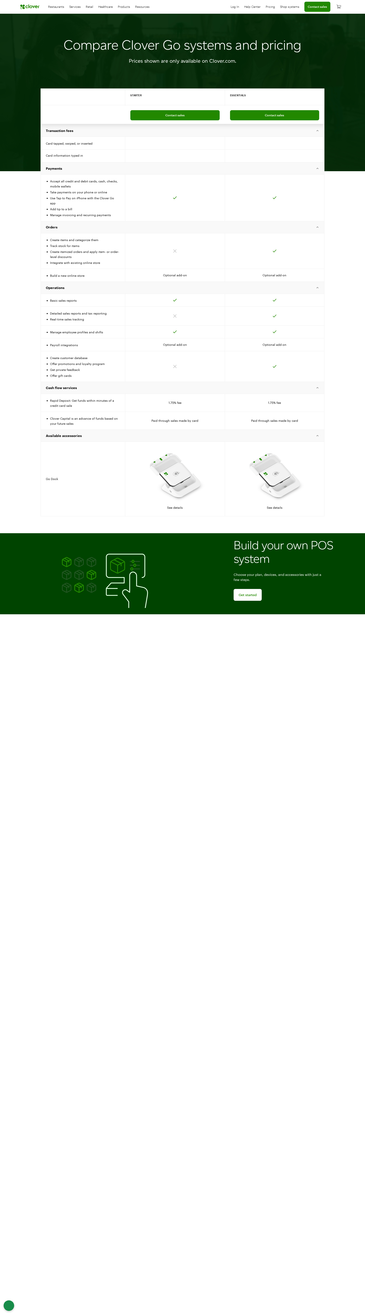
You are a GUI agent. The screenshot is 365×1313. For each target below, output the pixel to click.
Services (75, 6)
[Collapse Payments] (182, 168)
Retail (89, 6)
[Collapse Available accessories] (182, 436)
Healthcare (105, 6)
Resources (142, 6)
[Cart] (339, 7)
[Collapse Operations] (182, 288)
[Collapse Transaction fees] (182, 131)
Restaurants (56, 6)
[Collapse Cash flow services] (182, 388)
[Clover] (30, 6)
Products (124, 6)
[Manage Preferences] (9, 1305)
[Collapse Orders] (182, 227)
